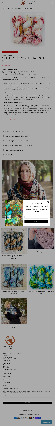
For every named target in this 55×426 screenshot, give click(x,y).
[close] (48, 202)
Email (26, 214)
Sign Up (36, 221)
